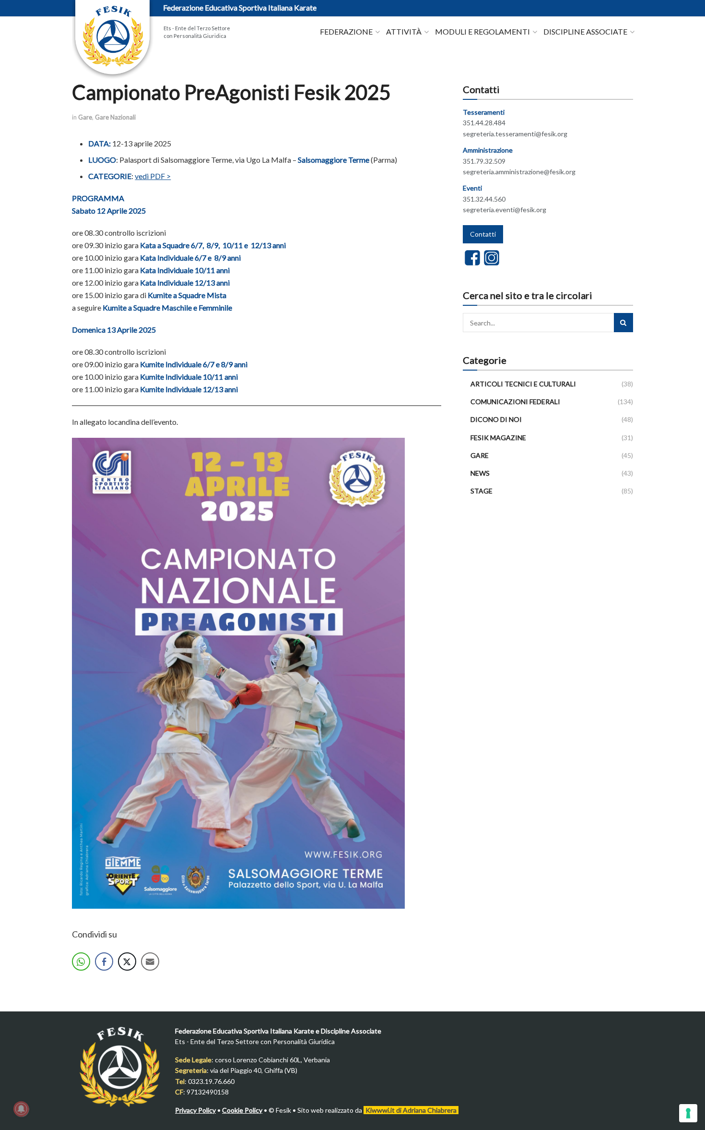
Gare (85, 117)
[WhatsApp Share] (81, 961)
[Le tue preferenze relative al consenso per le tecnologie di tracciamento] (688, 1113)
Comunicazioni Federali (515, 401)
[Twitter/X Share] (127, 961)
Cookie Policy (242, 1110)
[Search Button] (623, 322)
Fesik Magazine (498, 437)
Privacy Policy (195, 1110)
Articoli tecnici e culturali (523, 384)
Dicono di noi (496, 419)
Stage (481, 491)
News (480, 473)
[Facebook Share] (104, 961)
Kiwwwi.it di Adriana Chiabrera (411, 1110)
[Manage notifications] (21, 1109)
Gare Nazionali (115, 117)
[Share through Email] (150, 961)
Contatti (483, 234)
